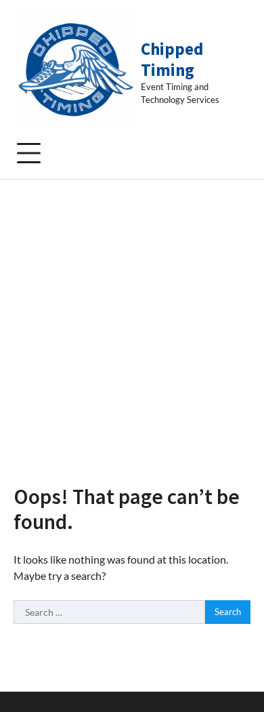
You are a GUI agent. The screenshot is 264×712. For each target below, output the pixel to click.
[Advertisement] (132, 318)
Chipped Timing (172, 59)
